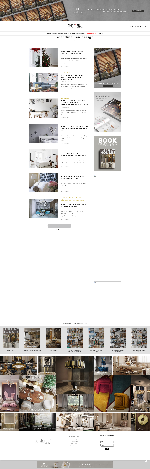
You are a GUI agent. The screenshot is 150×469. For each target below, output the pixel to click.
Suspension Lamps (74, 436)
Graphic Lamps (74, 445)
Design (80, 197)
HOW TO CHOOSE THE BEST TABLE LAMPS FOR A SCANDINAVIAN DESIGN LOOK (74, 103)
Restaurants (82, 200)
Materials (62, 200)
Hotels (67, 199)
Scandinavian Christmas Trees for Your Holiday (72, 52)
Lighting (62, 98)
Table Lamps (74, 441)
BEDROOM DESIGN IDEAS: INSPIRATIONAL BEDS (73, 177)
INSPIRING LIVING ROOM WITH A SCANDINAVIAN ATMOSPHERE (72, 77)
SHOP (96, 33)
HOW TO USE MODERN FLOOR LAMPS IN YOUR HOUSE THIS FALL (74, 128)
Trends (73, 33)
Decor (77, 197)
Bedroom (62, 150)
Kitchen (81, 199)
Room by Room (90, 33)
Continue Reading (65, 66)
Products (77, 200)
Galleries (66, 150)
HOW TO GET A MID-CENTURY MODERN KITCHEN (74, 205)
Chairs (64, 197)
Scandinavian (69, 72)
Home (48, 33)
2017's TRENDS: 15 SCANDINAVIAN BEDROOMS (73, 154)
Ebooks (101, 33)
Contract (83, 33)
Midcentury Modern (68, 200)
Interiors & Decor (62, 33)
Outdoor (73, 200)
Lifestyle (78, 33)
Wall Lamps (74, 443)
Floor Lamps (74, 439)
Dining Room (63, 199)
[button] (148, 342)
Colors (70, 197)
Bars (61, 197)
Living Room (69, 48)
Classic (67, 197)
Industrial (70, 199)
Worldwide (53, 33)
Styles (69, 33)
